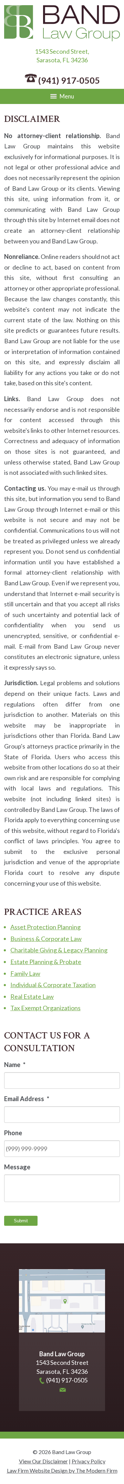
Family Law (25, 973)
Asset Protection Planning (45, 927)
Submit (21, 1220)
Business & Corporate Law (46, 938)
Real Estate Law (32, 996)
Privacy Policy (88, 1461)
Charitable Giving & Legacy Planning (58, 950)
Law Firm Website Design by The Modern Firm (62, 1470)
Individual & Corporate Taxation (53, 985)
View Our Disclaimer (43, 1461)
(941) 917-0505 (69, 80)
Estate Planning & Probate (45, 961)
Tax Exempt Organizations (45, 1008)
